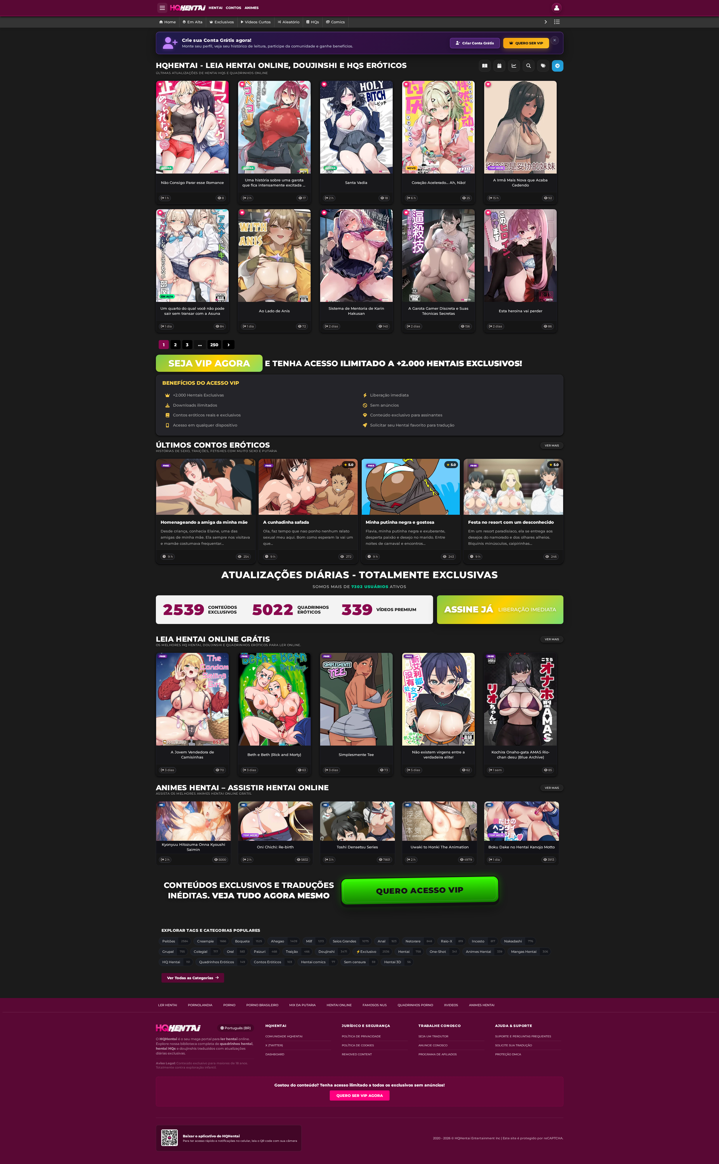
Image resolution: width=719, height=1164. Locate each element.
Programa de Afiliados (437, 1054)
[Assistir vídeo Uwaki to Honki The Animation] (439, 821)
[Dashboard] (514, 66)
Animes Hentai (481, 1005)
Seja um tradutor (433, 1036)
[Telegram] (557, 66)
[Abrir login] (557, 8)
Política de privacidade (361, 1036)
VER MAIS (552, 445)
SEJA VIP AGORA (209, 363)
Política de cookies (358, 1045)
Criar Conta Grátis (478, 43)
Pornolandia (200, 1005)
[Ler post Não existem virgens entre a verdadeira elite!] (438, 699)
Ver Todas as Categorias (190, 978)
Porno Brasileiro (262, 1005)
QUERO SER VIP (529, 43)
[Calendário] (499, 66)
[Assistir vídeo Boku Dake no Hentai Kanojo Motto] (521, 821)
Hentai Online (339, 1005)
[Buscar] (528, 66)
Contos (233, 8)
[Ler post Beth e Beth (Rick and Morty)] (274, 699)
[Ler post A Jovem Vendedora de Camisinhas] (192, 699)
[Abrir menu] (162, 8)
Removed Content (357, 1054)
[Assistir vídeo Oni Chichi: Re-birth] (275, 821)
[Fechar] (554, 40)
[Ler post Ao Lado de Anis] (274, 255)
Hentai (215, 8)
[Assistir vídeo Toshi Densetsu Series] (357, 821)
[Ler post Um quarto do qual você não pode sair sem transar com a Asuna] (192, 255)
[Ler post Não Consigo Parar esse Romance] (192, 127)
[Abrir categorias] (557, 22)
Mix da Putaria (302, 1005)
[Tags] (543, 66)
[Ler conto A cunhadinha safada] (308, 511)
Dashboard (274, 1054)
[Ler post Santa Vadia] (356, 127)
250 (214, 344)
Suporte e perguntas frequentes (523, 1036)
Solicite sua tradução (513, 1045)
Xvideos (451, 1005)
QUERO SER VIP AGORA (359, 1095)
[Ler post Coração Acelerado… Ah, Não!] (438, 127)
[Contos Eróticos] (485, 66)
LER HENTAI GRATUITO (192, 740)
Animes (252, 8)
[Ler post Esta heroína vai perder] (520, 255)
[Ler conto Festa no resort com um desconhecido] (513, 511)
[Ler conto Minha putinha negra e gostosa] (410, 511)
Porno (229, 1005)
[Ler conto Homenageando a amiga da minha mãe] (205, 511)
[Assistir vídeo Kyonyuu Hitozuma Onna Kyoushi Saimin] (193, 821)
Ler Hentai (167, 1005)
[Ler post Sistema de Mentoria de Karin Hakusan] (356, 255)
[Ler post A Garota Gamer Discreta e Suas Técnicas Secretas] (438, 255)
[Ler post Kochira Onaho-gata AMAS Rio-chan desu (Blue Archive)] (520, 699)
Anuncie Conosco (432, 1045)
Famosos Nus (375, 1005)
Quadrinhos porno (415, 1005)
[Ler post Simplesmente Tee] (356, 699)
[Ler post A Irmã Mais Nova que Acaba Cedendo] (520, 127)
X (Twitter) (274, 1045)
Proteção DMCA (508, 1054)
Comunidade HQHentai (283, 1036)
